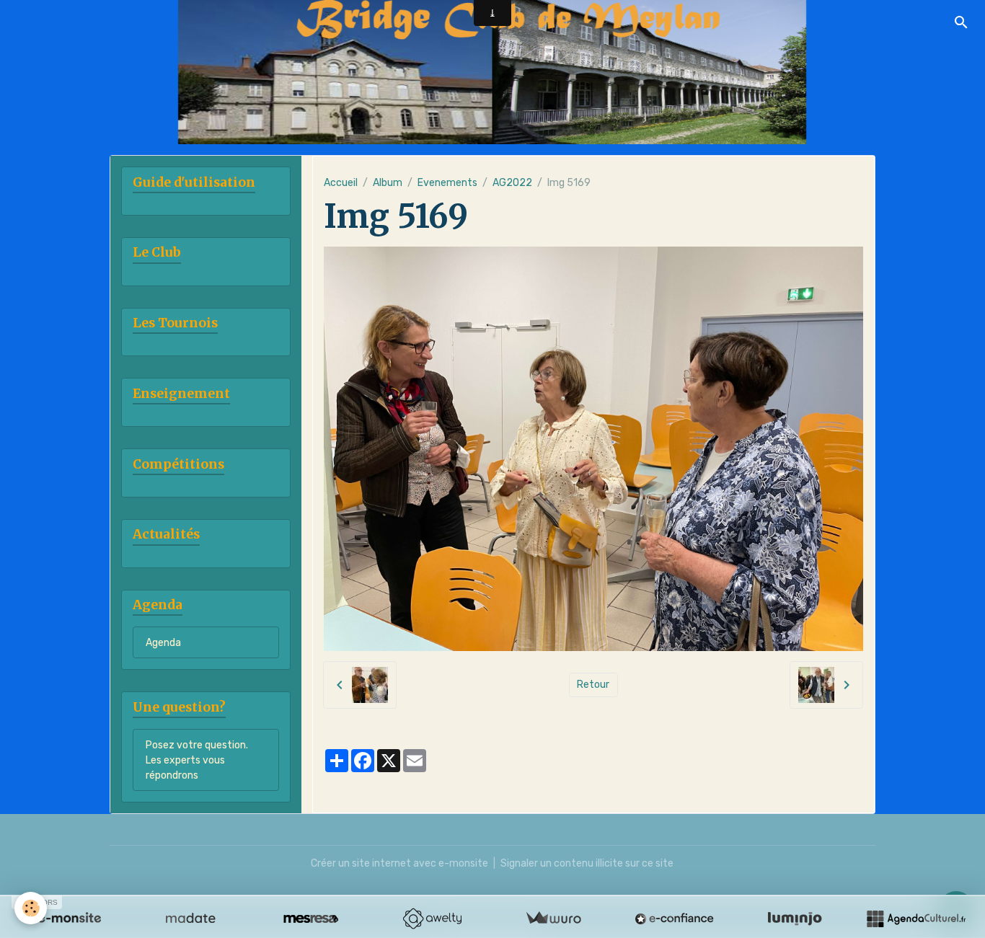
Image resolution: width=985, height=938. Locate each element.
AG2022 (512, 183)
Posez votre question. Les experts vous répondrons (197, 760)
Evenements (447, 183)
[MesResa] (311, 918)
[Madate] (190, 918)
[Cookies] (30, 908)
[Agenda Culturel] (916, 918)
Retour (593, 684)
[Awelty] (432, 918)
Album (387, 183)
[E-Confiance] (674, 918)
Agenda (163, 643)
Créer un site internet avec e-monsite (399, 863)
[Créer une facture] (553, 918)
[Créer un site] (69, 918)
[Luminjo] (795, 918)
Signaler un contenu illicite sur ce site (586, 863)
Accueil (341, 183)
